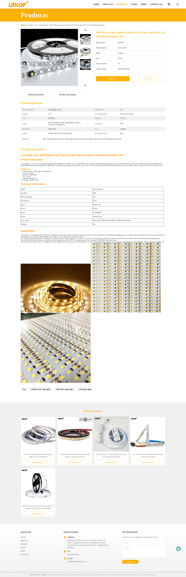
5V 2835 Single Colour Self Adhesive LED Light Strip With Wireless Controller (111, 456)
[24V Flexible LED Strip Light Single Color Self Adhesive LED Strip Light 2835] (74, 434)
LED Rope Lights (85, 389)
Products (31, 25)
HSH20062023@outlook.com (77, 561)
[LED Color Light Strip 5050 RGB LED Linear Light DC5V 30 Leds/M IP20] (38, 434)
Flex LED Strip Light (41, 25)
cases (134, 4)
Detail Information (36, 95)
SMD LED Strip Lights (64, 389)
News (23, 551)
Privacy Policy (34, 574)
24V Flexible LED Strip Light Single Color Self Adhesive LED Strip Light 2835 (75, 456)
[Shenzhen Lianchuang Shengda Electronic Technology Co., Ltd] (17, 4)
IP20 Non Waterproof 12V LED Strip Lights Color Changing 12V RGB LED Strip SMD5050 (38, 507)
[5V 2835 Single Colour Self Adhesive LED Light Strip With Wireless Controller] (111, 434)
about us (108, 4)
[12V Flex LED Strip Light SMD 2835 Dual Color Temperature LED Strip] (147, 434)
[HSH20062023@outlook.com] (178, 548)
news (144, 4)
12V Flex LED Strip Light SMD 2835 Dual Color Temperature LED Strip (148, 456)
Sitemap (43, 574)
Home (96, 4)
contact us (156, 4)
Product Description (67, 95)
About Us (24, 541)
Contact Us (25, 554)
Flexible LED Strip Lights (40, 389)
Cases (23, 547)
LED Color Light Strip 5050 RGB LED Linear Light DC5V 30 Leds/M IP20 (38, 456)
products (121, 4)
